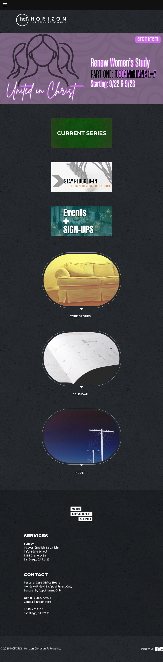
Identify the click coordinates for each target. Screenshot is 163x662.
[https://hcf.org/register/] (81, 177)
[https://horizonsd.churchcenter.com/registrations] (81, 221)
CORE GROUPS (80, 316)
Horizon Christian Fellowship (42, 648)
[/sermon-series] (81, 133)
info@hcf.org (43, 601)
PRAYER (80, 473)
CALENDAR (80, 394)
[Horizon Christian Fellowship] (41, 20)
